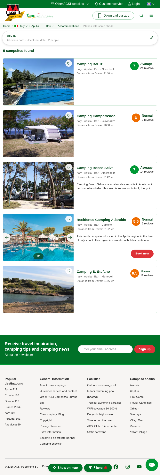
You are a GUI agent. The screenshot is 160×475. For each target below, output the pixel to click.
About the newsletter (19, 354)
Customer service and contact (58, 391)
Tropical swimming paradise (104, 402)
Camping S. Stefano (93, 272)
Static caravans (96, 431)
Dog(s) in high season (100, 414)
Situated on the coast (100, 420)
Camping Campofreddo (96, 116)
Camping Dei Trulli (92, 64)
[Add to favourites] (68, 63)
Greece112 (12, 401)
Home (7, 25)
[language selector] (149, 4)
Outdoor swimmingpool (101, 385)
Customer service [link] (111, 3)
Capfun (134, 391)
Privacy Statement (51, 426)
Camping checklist (51, 443)
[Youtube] (139, 466)
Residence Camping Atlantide (101, 220)
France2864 (12, 407)
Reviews (45, 408)
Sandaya (135, 414)
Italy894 (10, 412)
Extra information (50, 431)
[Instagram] (127, 466)
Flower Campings (141, 402)
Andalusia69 (13, 424)
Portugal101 (12, 418)
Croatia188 (12, 395)
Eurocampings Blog (52, 414)
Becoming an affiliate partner (57, 437)
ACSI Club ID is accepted (102, 426)
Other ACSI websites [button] (69, 3)
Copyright (46, 420)
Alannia (134, 385)
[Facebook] (116, 466)
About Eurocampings (53, 385)
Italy (22, 25)
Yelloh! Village (138, 431)
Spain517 (11, 389)
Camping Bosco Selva (95, 168)
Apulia (35, 25)
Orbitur (134, 408)
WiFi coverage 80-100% (102, 408)
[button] (141, 16)
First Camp (137, 396)
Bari (48, 25)
